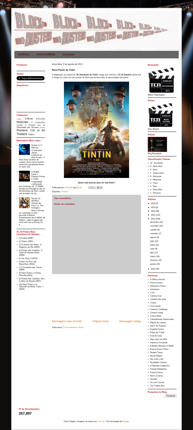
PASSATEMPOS (46, 54)
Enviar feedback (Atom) (73, 327)
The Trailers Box (157, 386)
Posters (65, 191)
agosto (153, 237)
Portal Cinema (156, 372)
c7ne (152, 292)
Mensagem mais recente (67, 321)
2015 (153, 203)
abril (152, 252)
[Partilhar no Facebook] (98, 187)
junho (152, 245)
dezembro (154, 222)
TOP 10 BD (37, 130)
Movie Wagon (156, 356)
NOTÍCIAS (24, 54)
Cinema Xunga (156, 312)
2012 (153, 215)
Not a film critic (156, 359)
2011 (153, 219)
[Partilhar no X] (95, 187)
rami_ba (100, 421)
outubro (153, 230)
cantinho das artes (158, 299)
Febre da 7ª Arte (157, 332)
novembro (154, 226)
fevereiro (154, 260)
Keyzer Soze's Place (159, 349)
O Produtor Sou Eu (35, 125)
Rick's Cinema (156, 376)
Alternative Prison (158, 286)
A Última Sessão (157, 279)
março (153, 256)
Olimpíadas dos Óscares (28, 127)
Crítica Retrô (155, 316)
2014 (153, 207)
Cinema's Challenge (158, 309)
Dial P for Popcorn (158, 326)
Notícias (22, 122)
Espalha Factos (157, 329)
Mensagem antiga (130, 321)
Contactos (68, 54)
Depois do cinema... (159, 322)
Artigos (19, 119)
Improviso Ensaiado (159, 342)
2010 (153, 269)
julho (152, 241)
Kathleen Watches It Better (162, 346)
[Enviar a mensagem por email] (89, 187)
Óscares (42, 127)
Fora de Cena (156, 336)
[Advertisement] (96, 297)
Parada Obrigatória (158, 369)
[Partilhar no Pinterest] (101, 187)
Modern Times (156, 352)
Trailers (22, 134)
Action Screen (156, 283)
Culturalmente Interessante (162, 319)
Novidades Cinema (158, 362)
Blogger (125, 421)
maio (152, 249)
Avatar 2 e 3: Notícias (37, 146)
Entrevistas (40, 119)
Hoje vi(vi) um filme (158, 339)
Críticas (29, 118)
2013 (153, 211)
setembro (154, 233)
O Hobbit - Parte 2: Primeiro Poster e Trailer (38, 175)
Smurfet (153, 379)
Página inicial (101, 321)
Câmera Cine (155, 296)
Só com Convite (157, 382)
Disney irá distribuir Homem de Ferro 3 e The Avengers (37, 203)
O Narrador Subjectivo (159, 366)
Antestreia (154, 289)
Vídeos (31, 134)
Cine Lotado (155, 306)
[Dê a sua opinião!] (92, 187)
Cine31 (153, 303)
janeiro (153, 264)
